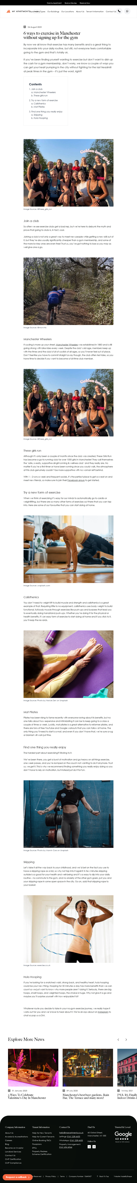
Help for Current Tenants (43, 1136)
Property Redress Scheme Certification (42, 1152)
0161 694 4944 (65, 1147)
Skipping (38, 114)
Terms (62, 1176)
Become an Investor (14, 1148)
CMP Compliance (13, 1163)
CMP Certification (13, 1159)
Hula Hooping (41, 118)
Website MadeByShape (123, 1176)
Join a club (37, 89)
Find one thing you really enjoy (46, 111)
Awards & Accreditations (16, 1136)
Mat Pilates (39, 106)
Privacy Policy (50, 1176)
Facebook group (76, 480)
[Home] (18, 11)
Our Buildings (53, 11)
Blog (7, 1144)
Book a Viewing (71, 3)
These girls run (41, 95)
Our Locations (67, 11)
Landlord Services (13, 1151)
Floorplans (36, 1144)
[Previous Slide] (118, 1039)
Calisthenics (40, 103)
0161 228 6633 (73, 1136)
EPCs (34, 1148)
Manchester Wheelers (45, 92)
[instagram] (89, 1146)
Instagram (103, 1012)
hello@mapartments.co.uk (71, 1132)
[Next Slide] (126, 1039)
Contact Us (111, 11)
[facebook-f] (94, 1146)
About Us (80, 11)
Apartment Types (37, 11)
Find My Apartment (54, 3)
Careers (8, 1140)
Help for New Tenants (42, 1133)
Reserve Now (85, 3)
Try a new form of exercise (44, 100)
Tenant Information (95, 11)
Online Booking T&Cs (41, 1140)
